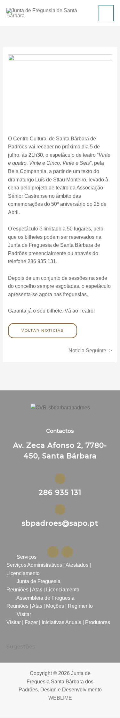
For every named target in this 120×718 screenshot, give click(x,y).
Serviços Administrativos (34, 565)
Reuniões (17, 589)
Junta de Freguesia (38, 581)
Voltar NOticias (42, 330)
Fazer (31, 622)
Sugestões (20, 646)
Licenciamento (23, 573)
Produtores (97, 622)
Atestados (77, 565)
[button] (60, 557)
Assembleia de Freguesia (45, 598)
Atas (37, 589)
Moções (55, 606)
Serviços (26, 557)
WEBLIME (60, 698)
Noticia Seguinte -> (90, 350)
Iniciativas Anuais (61, 622)
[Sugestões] (10, 637)
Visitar (24, 614)
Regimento (80, 606)
